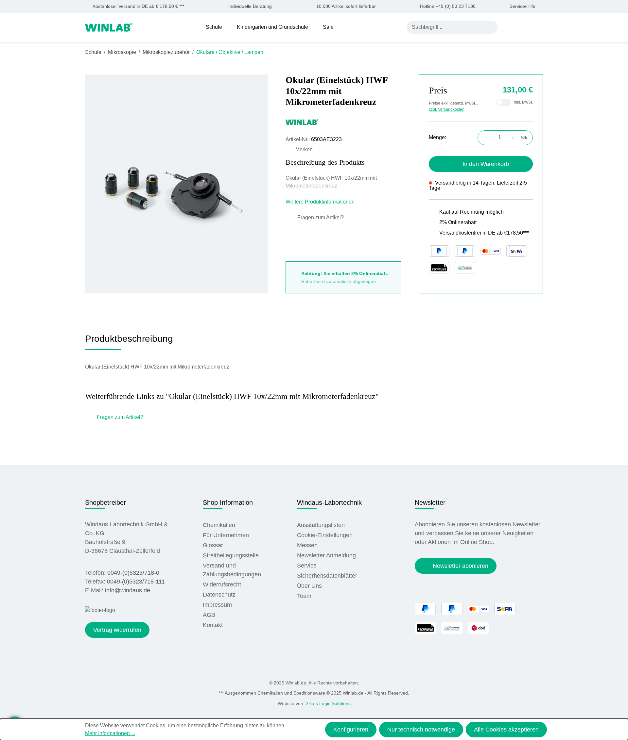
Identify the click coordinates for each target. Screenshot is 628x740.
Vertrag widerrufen (117, 630)
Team (304, 596)
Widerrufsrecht (222, 584)
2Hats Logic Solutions (328, 703)
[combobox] (446, 27)
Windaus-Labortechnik (329, 502)
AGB (209, 615)
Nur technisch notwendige (421, 729)
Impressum (217, 604)
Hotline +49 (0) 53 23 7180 (448, 6)
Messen (307, 545)
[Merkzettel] (524, 27)
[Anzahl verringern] (484, 137)
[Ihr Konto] (509, 27)
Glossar (213, 545)
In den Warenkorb (485, 164)
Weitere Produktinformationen (321, 202)
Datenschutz (219, 594)
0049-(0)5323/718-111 (136, 581)
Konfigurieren (350, 729)
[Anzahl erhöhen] (515, 137)
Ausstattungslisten (321, 525)
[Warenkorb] (539, 27)
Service (307, 565)
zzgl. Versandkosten (446, 109)
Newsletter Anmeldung (326, 555)
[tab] (129, 341)
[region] (176, 183)
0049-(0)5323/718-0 (133, 572)
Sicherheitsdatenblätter (327, 575)
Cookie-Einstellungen (325, 535)
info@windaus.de (127, 590)
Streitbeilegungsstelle (231, 555)
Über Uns (309, 586)
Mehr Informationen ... (110, 733)
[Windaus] (343, 122)
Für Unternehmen (226, 535)
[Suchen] (490, 27)
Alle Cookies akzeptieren (506, 729)
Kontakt (213, 625)
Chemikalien (219, 525)
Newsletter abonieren (460, 566)
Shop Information (228, 502)
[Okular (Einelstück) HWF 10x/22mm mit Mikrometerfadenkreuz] (176, 183)
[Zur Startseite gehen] (108, 26)
